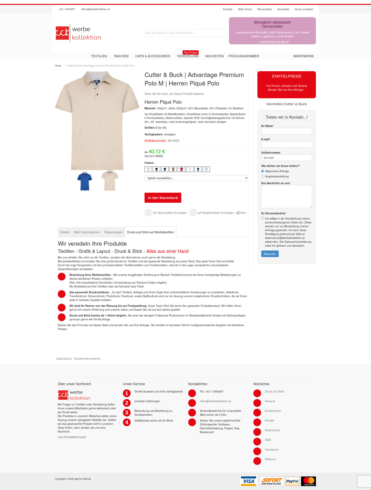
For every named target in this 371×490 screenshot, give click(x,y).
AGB (268, 440)
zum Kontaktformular (72, 437)
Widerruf (270, 459)
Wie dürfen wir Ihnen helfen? (280, 166)
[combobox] (185, 33)
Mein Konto (245, 9)
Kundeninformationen (87, 358)
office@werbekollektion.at (95, 9)
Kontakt (269, 420)
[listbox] (196, 170)
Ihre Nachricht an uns (275, 183)
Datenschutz (64, 358)
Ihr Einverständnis (273, 213)
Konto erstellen (304, 9)
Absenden (270, 254)
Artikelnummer (270, 152)
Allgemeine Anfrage (277, 171)
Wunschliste (264, 9)
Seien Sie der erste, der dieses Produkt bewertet (174, 94)
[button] (166, 212)
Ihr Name (267, 126)
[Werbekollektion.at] (93, 32)
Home (58, 65)
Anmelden (283, 9)
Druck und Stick (274, 391)
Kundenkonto (273, 411)
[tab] (65, 232)
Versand (270, 401)
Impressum (272, 449)
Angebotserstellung (277, 176)
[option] (148, 169)
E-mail (265, 139)
